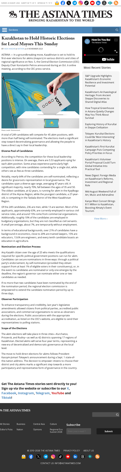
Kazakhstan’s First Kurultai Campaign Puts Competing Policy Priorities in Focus (100, 150)
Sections (13, 30)
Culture (53, 424)
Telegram (43, 393)
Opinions (37, 429)
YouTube (57, 393)
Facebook (8, 393)
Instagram (26, 393)
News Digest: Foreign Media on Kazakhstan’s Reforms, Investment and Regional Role (100, 180)
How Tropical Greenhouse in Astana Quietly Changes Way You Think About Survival (99, 113)
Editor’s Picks (6, 429)
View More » (101, 218)
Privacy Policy (71, 450)
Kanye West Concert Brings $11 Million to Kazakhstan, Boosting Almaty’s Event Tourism (100, 206)
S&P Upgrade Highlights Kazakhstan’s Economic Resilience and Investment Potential (99, 80)
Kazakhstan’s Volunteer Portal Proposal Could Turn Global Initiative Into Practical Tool (100, 164)
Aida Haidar (10, 48)
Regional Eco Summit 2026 (56, 430)
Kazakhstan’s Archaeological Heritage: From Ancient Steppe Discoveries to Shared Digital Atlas (100, 96)
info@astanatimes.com (68, 463)
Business (21, 424)
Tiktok (6, 398)
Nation (21, 48)
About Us (88, 450)
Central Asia (39, 424)
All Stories (5, 424)
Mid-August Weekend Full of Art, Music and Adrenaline (100, 193)
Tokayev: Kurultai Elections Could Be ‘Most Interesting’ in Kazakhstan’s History (100, 137)
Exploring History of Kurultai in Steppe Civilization (101, 126)
